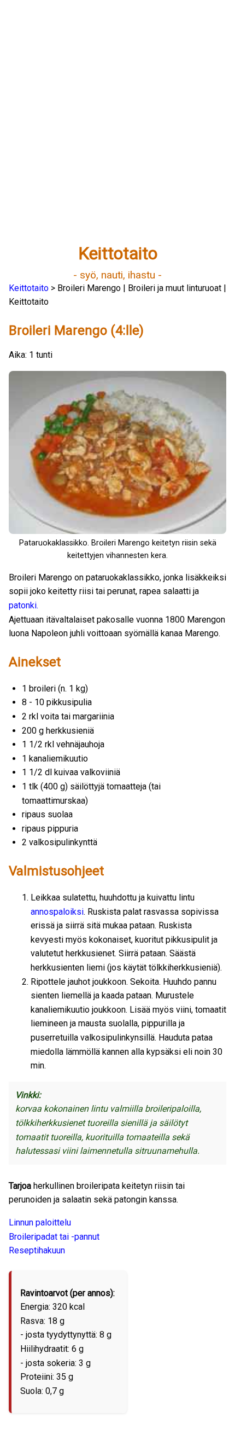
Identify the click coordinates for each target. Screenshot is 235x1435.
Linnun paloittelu (40, 1222)
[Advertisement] (117, 126)
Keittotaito (29, 288)
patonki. (23, 605)
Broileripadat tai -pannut (54, 1236)
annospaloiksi (57, 912)
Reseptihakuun (37, 1250)
